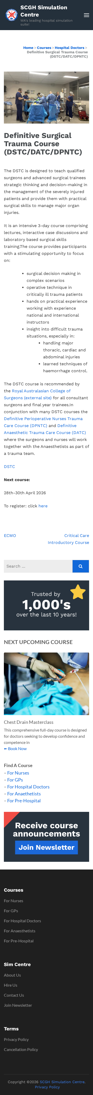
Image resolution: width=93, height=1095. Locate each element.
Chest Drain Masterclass (28, 722)
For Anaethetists (24, 793)
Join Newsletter (18, 1005)
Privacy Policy (16, 1039)
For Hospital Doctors (28, 786)
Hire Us (10, 985)
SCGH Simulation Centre (43, 11)
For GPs (15, 780)
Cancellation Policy (21, 1049)
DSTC (9, 466)
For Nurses (18, 773)
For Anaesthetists (19, 930)
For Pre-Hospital (24, 800)
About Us (12, 974)
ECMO (10, 535)
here (43, 505)
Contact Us (14, 995)
